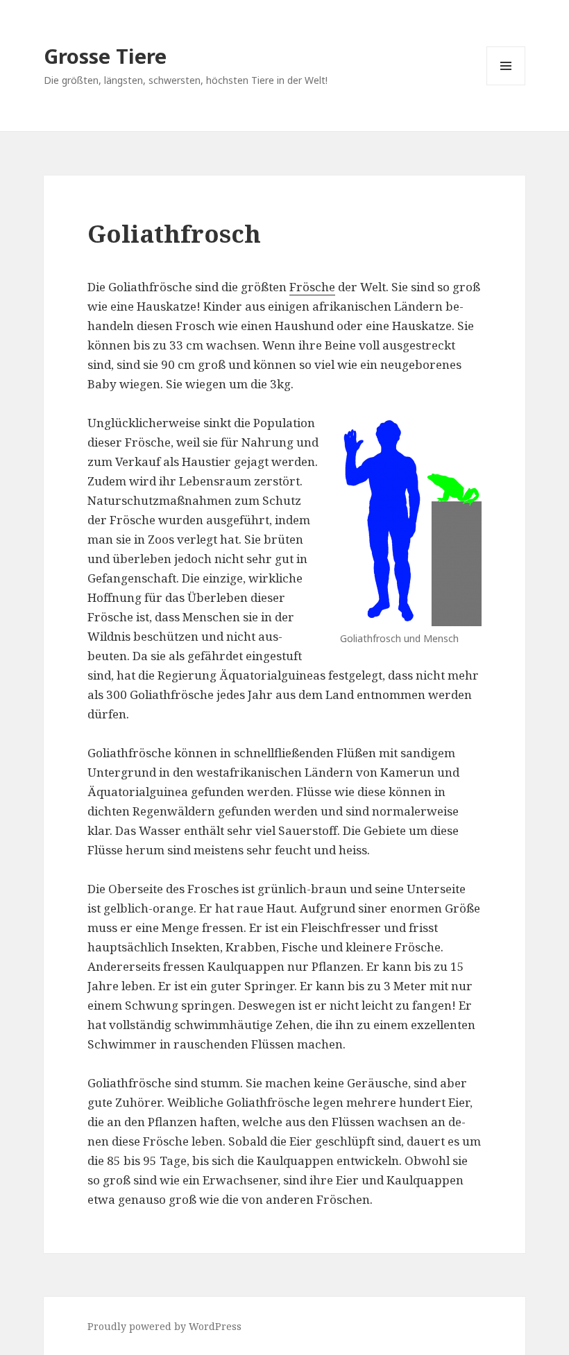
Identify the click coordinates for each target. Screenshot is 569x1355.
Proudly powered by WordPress (164, 1326)
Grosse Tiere (105, 55)
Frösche (312, 287)
